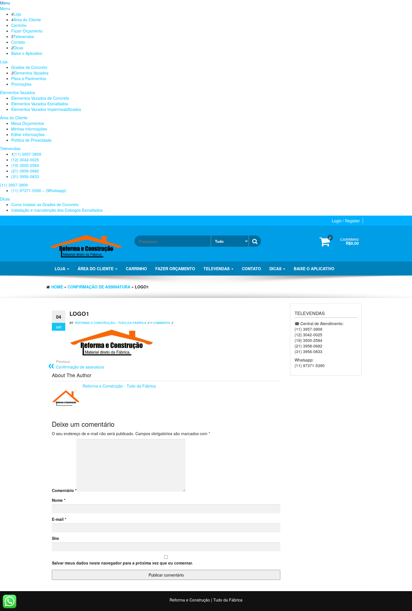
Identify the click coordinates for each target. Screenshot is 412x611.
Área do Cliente (27, 19)
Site (55, 538)
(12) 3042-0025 (25, 159)
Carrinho (19, 25)
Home (57, 287)
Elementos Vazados (30, 73)
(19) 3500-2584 (25, 165)
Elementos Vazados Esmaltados (39, 103)
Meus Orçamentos (27, 123)
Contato (18, 42)
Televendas (23, 36)
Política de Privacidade (31, 140)
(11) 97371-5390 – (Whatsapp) (38, 190)
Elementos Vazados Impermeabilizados (46, 109)
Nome (58, 500)
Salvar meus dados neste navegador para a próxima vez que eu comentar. (122, 563)
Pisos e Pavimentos (28, 78)
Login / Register (346, 220)
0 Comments (160, 323)
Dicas (18, 47)
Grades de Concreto (29, 67)
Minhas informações (29, 129)
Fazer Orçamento (27, 31)
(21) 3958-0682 (25, 171)
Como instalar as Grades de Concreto (44, 204)
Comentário (64, 490)
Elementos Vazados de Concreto (40, 98)
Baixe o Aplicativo (26, 53)
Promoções (21, 84)
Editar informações (28, 134)
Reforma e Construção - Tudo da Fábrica (110, 323)
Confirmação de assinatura (99, 287)
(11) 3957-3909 (27, 154)
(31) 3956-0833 (25, 176)
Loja (17, 14)
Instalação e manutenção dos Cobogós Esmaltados (57, 210)
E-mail (59, 519)
